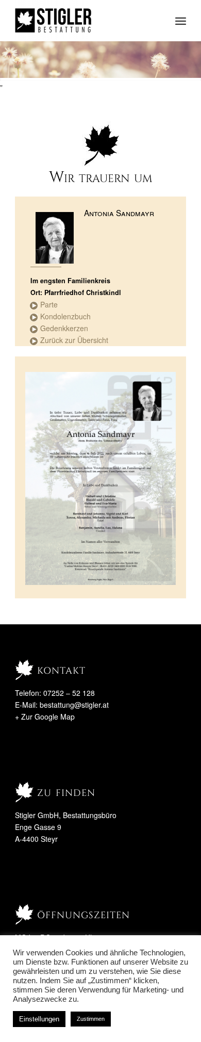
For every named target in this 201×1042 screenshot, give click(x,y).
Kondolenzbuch (65, 316)
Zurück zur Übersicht (74, 340)
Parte (49, 304)
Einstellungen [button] (39, 1019)
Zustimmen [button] (91, 1019)
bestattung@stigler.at (74, 704)
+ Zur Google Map (45, 716)
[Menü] (180, 20)
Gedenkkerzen (64, 328)
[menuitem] (180, 20)
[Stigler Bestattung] (83, 20)
